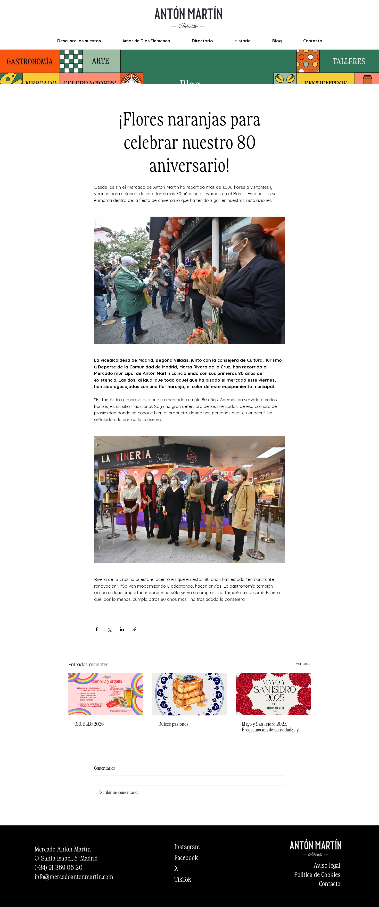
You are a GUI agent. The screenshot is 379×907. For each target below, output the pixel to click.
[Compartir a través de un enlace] (134, 629)
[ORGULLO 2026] (105, 694)
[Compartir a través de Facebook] (96, 629)
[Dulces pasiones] (189, 694)
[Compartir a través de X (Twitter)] (109, 629)
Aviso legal (327, 866)
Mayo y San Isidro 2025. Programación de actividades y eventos (270, 727)
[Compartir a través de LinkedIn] (121, 629)
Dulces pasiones (173, 724)
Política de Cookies (317, 875)
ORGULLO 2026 (89, 724)
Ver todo (303, 663)
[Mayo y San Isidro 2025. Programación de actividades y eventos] (273, 694)
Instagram (187, 847)
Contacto (329, 884)
